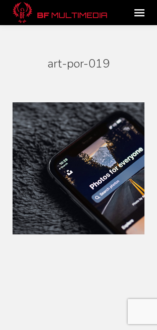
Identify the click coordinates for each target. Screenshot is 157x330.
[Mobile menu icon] (139, 13)
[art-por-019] (78, 168)
